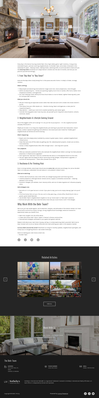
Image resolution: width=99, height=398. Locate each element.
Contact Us (49, 342)
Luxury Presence (63, 393)
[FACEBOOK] (85, 393)
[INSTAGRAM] (89, 393)
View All (49, 304)
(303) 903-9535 (52, 368)
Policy (18, 393)
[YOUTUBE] (93, 393)
